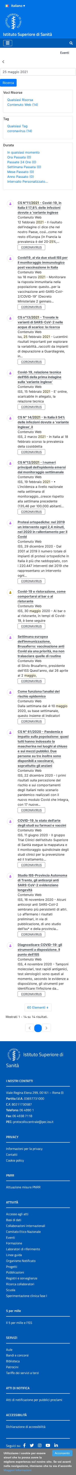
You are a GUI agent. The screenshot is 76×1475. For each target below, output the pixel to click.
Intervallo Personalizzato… (27, 181)
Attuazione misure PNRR (23, 1187)
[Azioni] (7, 6)
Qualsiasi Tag (17, 126)
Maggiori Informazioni (17, 1470)
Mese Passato (20, 172)
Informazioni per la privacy (24, 1148)
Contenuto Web (22, 105)
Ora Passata (19, 157)
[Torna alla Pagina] (3, 61)
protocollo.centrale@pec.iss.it (33, 1121)
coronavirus (19, 131)
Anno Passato (20, 177)
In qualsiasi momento (23, 152)
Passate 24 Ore (21, 162)
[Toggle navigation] (7, 43)
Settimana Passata (24, 167)
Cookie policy (15, 1160)
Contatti (11, 1154)
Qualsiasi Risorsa (20, 100)
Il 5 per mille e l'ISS (19, 1322)
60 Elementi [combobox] (36, 1007)
